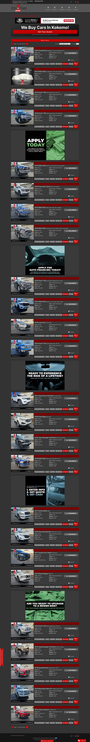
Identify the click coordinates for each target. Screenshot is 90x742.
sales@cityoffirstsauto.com (20, 2)
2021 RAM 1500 (49, 301)
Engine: (51, 54)
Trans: (36, 57)
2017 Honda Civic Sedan (46, 553)
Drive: (36, 56)
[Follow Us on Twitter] (73, 2)
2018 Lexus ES (43, 322)
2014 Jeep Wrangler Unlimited (50, 437)
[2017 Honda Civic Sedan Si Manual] (22, 557)
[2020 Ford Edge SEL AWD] (22, 421)
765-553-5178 (39, 1)
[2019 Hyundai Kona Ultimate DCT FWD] (22, 672)
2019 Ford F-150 (47, 92)
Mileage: (51, 56)
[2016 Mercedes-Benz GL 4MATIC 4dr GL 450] (22, 693)
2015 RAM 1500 (48, 207)
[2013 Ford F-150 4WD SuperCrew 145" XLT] (22, 630)
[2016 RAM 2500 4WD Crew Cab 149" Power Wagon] (22, 170)
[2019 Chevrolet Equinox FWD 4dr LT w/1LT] (22, 536)
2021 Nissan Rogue (44, 573)
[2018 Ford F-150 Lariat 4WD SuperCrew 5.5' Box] (22, 285)
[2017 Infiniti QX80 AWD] (22, 515)
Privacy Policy (22, 735)
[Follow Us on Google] (78, 2)
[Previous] (12, 44)
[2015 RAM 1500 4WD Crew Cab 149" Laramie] (22, 212)
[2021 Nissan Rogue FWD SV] (22, 578)
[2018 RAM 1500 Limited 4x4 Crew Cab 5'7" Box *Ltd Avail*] (22, 233)
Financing (71, 63)
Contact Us (18, 735)
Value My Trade (59, 63)
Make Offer (52, 63)
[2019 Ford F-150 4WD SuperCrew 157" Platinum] (22, 118)
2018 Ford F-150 (49, 281)
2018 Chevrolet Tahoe (47, 186)
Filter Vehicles (45, 40)
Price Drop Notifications (40, 63)
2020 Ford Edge (43, 417)
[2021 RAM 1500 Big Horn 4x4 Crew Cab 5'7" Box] (22, 306)
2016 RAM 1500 (47, 458)
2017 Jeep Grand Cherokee (48, 396)
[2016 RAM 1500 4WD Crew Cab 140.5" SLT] (22, 463)
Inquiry (47, 63)
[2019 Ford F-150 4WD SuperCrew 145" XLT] (22, 97)
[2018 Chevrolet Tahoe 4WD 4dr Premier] (22, 191)
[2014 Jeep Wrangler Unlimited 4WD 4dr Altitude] (22, 442)
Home (12, 735)
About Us (14, 735)
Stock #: (51, 57)
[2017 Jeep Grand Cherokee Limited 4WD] (22, 400)
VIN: (50, 52)
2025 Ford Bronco (49, 50)
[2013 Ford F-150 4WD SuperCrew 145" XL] (22, 348)
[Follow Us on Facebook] (71, 2)
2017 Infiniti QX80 (42, 511)
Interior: (37, 54)
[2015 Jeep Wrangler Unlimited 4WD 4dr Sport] (22, 651)
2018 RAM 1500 (51, 228)
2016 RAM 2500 (50, 165)
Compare (72, 60)
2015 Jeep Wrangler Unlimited (49, 647)
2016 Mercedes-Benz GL (49, 689)
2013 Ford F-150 (47, 343)
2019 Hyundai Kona (46, 668)
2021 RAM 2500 (50, 71)
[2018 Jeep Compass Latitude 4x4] (22, 714)
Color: (36, 52)
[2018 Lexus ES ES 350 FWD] (22, 327)
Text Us (76, 64)
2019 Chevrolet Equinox (48, 532)
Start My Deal (65, 63)
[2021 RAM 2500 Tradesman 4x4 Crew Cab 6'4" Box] (22, 76)
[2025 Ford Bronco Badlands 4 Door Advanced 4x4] (22, 55)
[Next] (27, 44)
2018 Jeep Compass (45, 709)
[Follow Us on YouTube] (76, 2)
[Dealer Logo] (19, 8)
